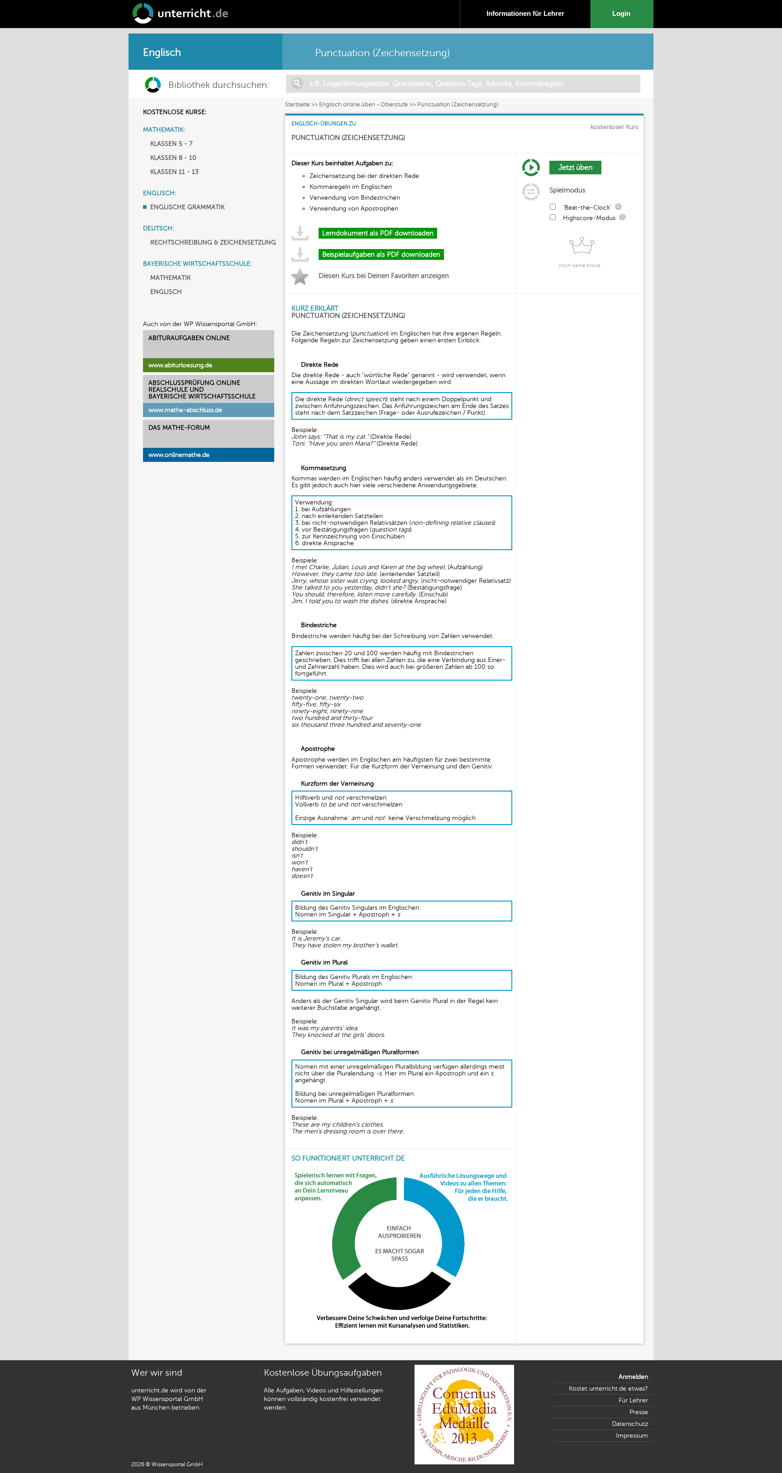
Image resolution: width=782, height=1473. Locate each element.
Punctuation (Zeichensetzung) (458, 104)
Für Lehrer (633, 1400)
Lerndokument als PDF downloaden (378, 233)
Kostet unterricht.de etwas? (608, 1388)
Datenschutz (630, 1423)
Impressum (632, 1435)
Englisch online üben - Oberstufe (363, 104)
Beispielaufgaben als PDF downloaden (381, 254)
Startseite (297, 104)
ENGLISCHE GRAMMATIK (187, 207)
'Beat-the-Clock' (587, 207)
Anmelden (633, 1376)
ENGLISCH (166, 291)
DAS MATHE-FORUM (179, 427)
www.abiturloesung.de (180, 365)
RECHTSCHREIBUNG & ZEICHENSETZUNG (213, 242)
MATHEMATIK (170, 277)
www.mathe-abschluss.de (185, 410)
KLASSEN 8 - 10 (173, 157)
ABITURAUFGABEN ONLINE (189, 338)
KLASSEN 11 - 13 (174, 171)
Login (623, 13)
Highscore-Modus (589, 218)
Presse (638, 1412)
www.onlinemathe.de (179, 454)
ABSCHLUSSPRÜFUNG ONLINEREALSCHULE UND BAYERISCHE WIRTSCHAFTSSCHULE (202, 389)
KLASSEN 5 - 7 (171, 143)
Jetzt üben (575, 167)
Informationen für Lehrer (525, 13)
